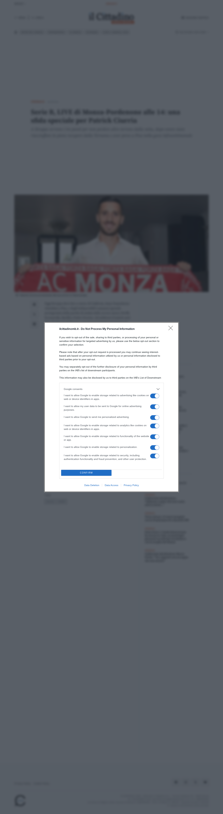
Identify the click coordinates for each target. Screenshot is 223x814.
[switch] (154, 396)
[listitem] (111, 389)
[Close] (171, 329)
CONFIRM (86, 472)
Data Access (111, 485)
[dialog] (111, 407)
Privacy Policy (131, 485)
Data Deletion (91, 485)
